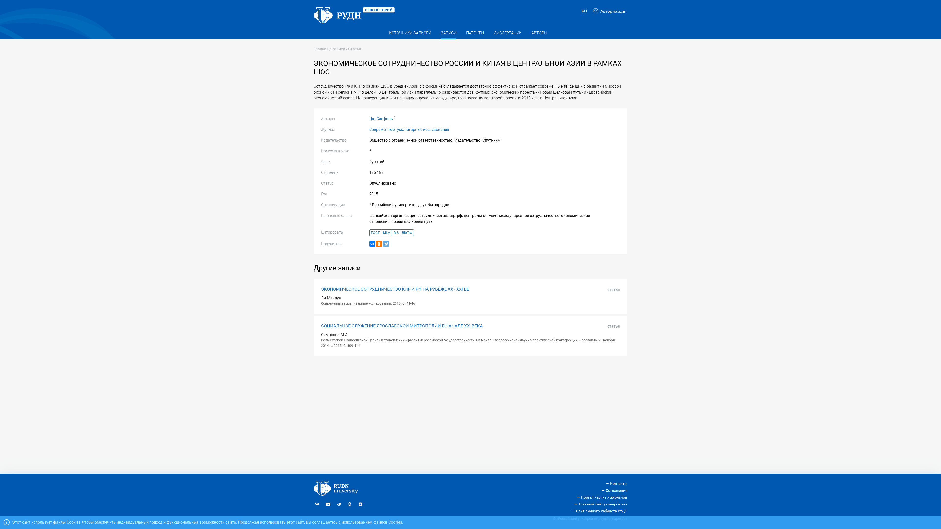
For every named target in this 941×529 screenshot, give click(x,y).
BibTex (407, 233)
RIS (396, 233)
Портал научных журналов (604, 497)
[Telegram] (386, 244)
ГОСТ (375, 233)
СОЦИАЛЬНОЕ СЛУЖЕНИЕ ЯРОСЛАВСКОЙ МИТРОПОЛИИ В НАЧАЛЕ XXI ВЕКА (402, 326)
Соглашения (616, 490)
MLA (386, 233)
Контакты (618, 483)
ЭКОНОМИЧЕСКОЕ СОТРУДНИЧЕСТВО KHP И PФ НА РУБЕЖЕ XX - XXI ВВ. (395, 289)
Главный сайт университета (603, 504)
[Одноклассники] (379, 244)
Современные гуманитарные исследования (409, 129)
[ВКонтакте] (372, 244)
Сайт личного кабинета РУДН (601, 511)
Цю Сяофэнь (381, 118)
